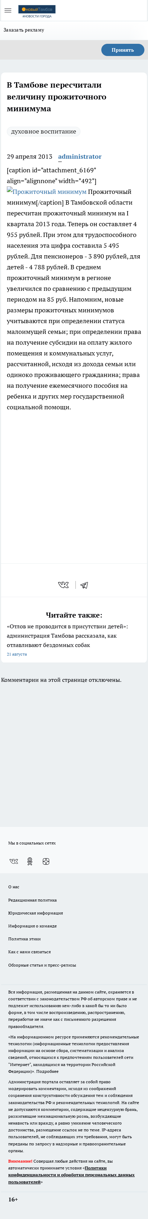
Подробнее (47, 1071)
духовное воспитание (43, 131)
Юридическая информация (35, 913)
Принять (123, 50)
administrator (80, 156)
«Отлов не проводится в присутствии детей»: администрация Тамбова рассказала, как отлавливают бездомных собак (67, 640)
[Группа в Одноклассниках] (29, 861)
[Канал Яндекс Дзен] (46, 861)
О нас (13, 886)
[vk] (64, 585)
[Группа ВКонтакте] (13, 861)
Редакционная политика (32, 900)
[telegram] (86, 585)
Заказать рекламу (24, 30)
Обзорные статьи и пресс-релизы (42, 965)
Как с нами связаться (29, 951)
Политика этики (24, 938)
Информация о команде (32, 926)
